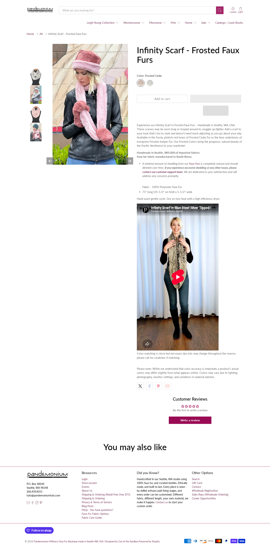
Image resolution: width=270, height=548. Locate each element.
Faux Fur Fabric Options (95, 513)
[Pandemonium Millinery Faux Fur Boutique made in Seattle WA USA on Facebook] (32, 503)
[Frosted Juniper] (150, 83)
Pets (173, 22)
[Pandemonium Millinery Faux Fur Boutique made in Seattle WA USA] (40, 10)
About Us (87, 490)
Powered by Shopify (149, 541)
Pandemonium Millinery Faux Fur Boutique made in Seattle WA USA (69, 541)
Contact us (162, 502)
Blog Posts (87, 506)
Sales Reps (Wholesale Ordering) (210, 494)
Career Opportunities (204, 498)
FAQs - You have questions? (97, 509)
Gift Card (197, 482)
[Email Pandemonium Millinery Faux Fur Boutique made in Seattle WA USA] (28, 503)
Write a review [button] (190, 420)
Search (196, 479)
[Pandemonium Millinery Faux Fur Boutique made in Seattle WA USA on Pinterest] (41, 503)
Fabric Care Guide (92, 517)
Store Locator (89, 482)
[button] (215, 99)
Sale (203, 22)
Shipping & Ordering (93, 498)
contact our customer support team (162, 171)
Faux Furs (194, 163)
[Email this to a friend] (167, 386)
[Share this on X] (140, 386)
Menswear (155, 22)
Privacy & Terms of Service (97, 502)
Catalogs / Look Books (229, 22)
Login (85, 479)
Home (188, 22)
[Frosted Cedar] (141, 83)
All (41, 33)
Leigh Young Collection (100, 22)
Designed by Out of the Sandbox (121, 541)
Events (85, 486)
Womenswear (131, 22)
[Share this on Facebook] (149, 386)
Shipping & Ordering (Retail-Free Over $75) (106, 494)
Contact (196, 486)
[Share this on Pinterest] (158, 386)
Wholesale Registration (205, 490)
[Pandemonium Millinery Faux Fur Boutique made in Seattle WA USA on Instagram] (36, 503)
